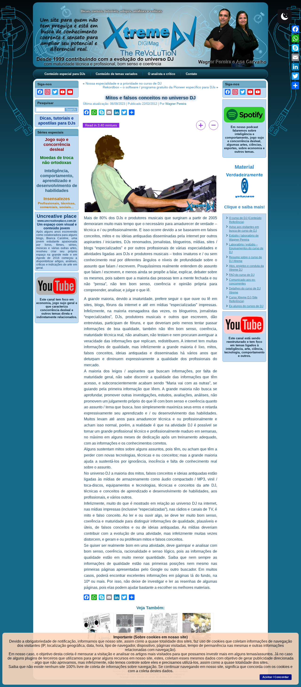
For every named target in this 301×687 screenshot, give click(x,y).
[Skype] (295, 48)
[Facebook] (295, 29)
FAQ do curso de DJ (241, 275)
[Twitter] (295, 76)
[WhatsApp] (295, 38)
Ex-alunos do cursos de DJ (246, 306)
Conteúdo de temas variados (116, 74)
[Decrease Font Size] (213, 125)
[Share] (295, 85)
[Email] (295, 57)
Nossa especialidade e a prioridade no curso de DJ (124, 83)
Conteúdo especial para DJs (64, 74)
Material (244, 167)
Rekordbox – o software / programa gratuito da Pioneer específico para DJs (159, 87)
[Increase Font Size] (201, 125)
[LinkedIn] (295, 66)
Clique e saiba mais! (244, 207)
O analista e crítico (161, 74)
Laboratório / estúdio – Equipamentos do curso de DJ (246, 248)
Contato (191, 74)
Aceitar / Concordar (275, 677)
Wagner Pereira (175, 103)
